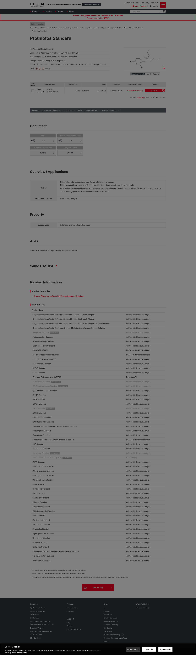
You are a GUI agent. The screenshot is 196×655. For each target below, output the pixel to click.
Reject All (149, 649)
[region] (98, 649)
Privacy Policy (22, 653)
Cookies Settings (133, 649)
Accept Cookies (165, 649)
